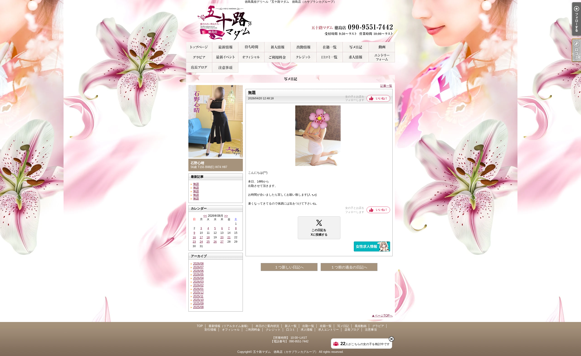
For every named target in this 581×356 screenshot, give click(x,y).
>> (226, 215)
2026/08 (198, 263)
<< (205, 215)
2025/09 (198, 303)
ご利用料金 (277, 57)
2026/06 (198, 271)
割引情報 (225, 57)
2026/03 (198, 281)
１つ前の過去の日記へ (349, 267)
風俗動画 (382, 47)
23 (194, 241)
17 (201, 237)
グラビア (199, 57)
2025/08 (198, 307)
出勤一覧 (303, 47)
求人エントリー (382, 57)
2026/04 (198, 278)
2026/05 (198, 274)
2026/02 (198, 285)
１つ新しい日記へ (289, 267)
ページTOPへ (384, 315)
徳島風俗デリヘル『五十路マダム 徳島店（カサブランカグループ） (290, 22)
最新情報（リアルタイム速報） (225, 47)
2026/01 (198, 289)
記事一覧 (386, 86)
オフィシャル (251, 57)
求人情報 (356, 57)
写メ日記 (356, 47)
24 (201, 241)
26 (215, 241)
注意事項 (225, 67)
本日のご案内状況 (251, 47)
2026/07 (198, 267)
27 (222, 241)
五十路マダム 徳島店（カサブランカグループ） (285, 352)
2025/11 (198, 296)
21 (229, 237)
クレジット (303, 57)
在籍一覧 (330, 47)
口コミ (330, 57)
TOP (199, 47)
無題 (196, 184)
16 (194, 237)
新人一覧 (277, 47)
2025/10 (198, 300)
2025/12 (198, 292)
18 (208, 237)
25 (208, 241)
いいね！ (382, 98)
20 (222, 237)
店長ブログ (199, 67)
